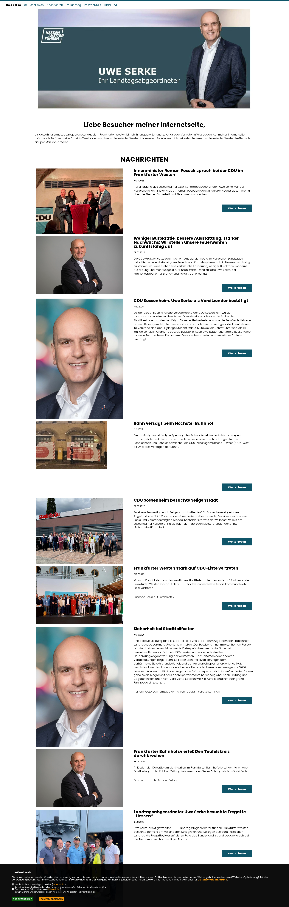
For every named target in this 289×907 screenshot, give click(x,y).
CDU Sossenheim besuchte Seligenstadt (176, 500)
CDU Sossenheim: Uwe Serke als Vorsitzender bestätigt (191, 300)
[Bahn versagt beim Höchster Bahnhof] (79, 445)
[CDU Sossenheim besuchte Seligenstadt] (79, 531)
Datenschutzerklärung (212, 879)
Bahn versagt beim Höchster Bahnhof (173, 423)
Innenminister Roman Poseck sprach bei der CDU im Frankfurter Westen (188, 172)
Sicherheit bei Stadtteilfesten (164, 628)
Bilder (107, 5)
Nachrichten (55, 5)
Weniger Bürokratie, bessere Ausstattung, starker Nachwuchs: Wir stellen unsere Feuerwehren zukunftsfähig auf (186, 242)
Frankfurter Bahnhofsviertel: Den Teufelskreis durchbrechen (182, 753)
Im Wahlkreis (92, 5)
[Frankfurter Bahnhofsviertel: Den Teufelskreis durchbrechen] (79, 778)
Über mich (37, 5)
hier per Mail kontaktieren (51, 142)
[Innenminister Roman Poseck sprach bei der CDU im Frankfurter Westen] (79, 201)
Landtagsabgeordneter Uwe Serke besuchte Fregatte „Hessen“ (190, 814)
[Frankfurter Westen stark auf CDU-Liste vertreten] (79, 595)
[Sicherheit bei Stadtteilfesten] (79, 687)
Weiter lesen (237, 208)
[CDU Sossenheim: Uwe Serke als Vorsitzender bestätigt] (79, 359)
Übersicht (59, 884)
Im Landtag (73, 5)
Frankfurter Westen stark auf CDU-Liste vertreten (186, 568)
